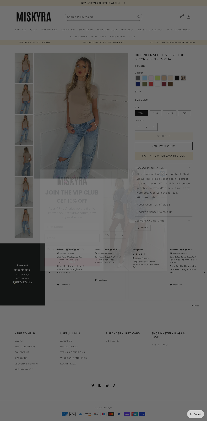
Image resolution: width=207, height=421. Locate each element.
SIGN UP (71, 252)
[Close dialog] (162, 164)
